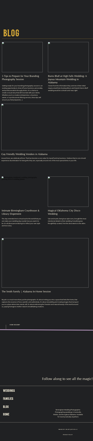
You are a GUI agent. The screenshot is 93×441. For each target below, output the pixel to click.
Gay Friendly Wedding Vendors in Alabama (24, 154)
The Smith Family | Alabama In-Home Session (26, 291)
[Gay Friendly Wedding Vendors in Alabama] (44, 127)
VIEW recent (15, 325)
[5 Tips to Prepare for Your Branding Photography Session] (22, 57)
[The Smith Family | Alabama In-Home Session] (45, 263)
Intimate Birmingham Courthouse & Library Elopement (20, 212)
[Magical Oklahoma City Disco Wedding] (68, 192)
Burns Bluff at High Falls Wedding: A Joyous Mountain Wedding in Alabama (67, 79)
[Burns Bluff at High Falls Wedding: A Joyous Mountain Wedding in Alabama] (68, 57)
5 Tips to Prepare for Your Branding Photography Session (20, 77)
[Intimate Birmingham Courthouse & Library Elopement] (22, 192)
